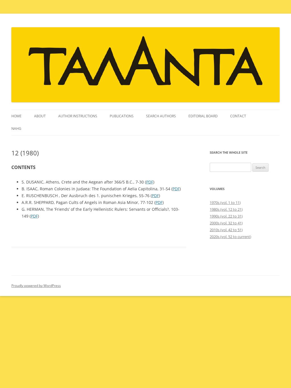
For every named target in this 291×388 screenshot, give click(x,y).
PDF (149, 182)
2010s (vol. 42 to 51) (226, 229)
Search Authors (161, 116)
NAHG (16, 128)
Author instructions (77, 116)
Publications (122, 116)
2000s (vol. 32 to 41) (226, 223)
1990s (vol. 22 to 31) (226, 216)
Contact (238, 116)
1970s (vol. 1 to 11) (225, 202)
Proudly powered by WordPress (36, 285)
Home (16, 116)
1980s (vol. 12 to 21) (226, 209)
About (40, 116)
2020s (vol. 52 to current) (230, 236)
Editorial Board (203, 116)
